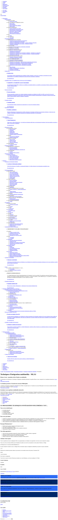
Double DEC (7, 71)
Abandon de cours (13, 241)
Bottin (1, 504)
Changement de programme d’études (16, 243)
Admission (2, 473)
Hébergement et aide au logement (15, 159)
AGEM (11, 201)
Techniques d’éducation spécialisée (16, 57)
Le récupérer (12, 237)
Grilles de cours (12, 244)
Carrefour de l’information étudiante (11, 161)
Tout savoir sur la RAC (14, 304)
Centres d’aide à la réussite (14, 156)
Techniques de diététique (14, 69)
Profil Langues (12, 26)
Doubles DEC (12, 131)
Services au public (6, 331)
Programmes (5, 18)
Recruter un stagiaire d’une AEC (11, 312)
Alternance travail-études (14, 149)
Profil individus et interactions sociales (16, 29)
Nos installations (6, 401)
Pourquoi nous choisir (13, 300)
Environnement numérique (14, 199)
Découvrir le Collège (8, 127)
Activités (11, 151)
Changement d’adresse (14, 252)
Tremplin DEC (12, 132)
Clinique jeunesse (13, 191)
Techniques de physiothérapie (15, 70)
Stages (4, 400)
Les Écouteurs (12, 178)
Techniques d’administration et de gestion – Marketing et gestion (21, 43)
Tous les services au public (9, 332)
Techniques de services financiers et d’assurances (18, 40)
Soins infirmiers (12, 67)
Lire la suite (15, 386)
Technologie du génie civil (14, 54)
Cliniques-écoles (8, 349)
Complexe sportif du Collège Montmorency (17, 338)
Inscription (11, 295)
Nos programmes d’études (8, 371)
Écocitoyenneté (10, 209)
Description (5, 397)
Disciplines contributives (9, 107)
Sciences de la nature (13, 21)
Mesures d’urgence (6, 515)
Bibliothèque (5, 4)
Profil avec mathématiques (14, 32)
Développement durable (7, 510)
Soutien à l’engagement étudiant (15, 220)
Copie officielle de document (15, 248)
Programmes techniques (9, 38)
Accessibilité (5, 514)
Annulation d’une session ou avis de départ (17, 242)
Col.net (1, 15)
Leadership (11, 214)
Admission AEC (12, 292)
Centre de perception (13, 184)
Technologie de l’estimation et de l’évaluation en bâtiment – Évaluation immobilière (24, 53)
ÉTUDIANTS (9, 305)
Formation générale (8, 100)
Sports (6, 266)
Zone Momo (5, 6)
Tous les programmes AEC (14, 291)
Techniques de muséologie (14, 48)
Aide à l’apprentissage (13, 155)
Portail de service (6, 5)
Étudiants (4, 160)
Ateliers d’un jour (13, 140)
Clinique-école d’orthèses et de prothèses (17, 335)
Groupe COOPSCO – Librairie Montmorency (18, 189)
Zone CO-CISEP (13, 141)
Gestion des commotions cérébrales (16, 192)
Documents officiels (10, 245)
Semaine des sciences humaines (15, 224)
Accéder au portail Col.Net (14, 232)
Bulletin (11, 246)
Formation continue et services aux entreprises (11, 288)
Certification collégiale (11, 296)
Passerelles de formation (14, 133)
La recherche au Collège (7, 512)
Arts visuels (12, 37)
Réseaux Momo (12, 185)
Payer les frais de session (14, 234)
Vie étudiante (7, 202)
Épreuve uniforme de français (15, 253)
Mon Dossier (5, 516)
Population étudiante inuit (9, 281)
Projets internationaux (13, 148)
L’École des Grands (13, 216)
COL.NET (5, 10)
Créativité (9, 211)
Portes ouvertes (12, 139)
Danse (11, 35)
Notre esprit (5, 402)
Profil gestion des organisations (15, 33)
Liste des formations (13, 299)
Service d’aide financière (14, 157)
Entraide (11, 206)
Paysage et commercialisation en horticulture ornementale (20, 46)
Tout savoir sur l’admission (14, 136)
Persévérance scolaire (13, 183)
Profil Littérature (12, 24)
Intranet (4, 12)
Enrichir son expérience (9, 145)
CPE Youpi (12, 340)
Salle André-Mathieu (13, 343)
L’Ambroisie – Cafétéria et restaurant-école (17, 346)
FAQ (4, 403)
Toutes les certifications (14, 297)
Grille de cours (5, 398)
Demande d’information (14, 301)
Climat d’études (12, 177)
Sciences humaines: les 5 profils (15, 28)
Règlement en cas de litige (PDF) (15, 256)
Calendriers (5, 1)
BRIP (4, 511)
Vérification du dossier (14, 250)
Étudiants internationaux (14, 137)
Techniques (12, 130)
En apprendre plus (10, 78)
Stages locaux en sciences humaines (16, 182)
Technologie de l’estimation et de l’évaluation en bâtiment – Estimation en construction (25, 52)
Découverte (12, 208)
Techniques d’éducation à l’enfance (16, 56)
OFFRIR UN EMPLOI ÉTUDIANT (11, 322)
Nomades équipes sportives (14, 152)
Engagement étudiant (13, 147)
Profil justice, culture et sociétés (15, 31)
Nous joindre (5, 8)
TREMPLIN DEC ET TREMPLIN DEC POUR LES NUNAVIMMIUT (18, 80)
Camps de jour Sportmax (14, 341)
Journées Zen (12, 221)
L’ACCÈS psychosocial (14, 158)
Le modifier (12, 238)
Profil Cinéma (12, 23)
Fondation (4, 7)
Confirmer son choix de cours (15, 233)
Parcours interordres (8, 89)
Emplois (4, 509)
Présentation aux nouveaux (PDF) (16, 235)
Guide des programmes (14, 142)
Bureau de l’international (7, 513)
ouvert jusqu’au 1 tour (10, 471)
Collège (4, 2)
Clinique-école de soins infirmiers (15, 336)
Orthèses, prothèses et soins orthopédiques (17, 68)
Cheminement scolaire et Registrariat (11, 226)
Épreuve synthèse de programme (15, 254)
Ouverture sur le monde (14, 204)
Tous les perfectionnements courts (16, 294)
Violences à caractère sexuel (15, 176)
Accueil (1, 371)
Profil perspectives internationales (15, 30)
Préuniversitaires (8, 19)
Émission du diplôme (13, 249)
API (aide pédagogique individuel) (16, 240)
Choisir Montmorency (9, 117)
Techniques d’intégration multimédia (16, 59)
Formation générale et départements (16, 134)
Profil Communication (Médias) (15, 25)
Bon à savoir (9, 251)
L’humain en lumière (13, 144)
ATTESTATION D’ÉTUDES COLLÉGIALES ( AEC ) (17, 290)
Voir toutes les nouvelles (4, 381)
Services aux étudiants (9, 153)
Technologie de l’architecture (15, 51)
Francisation (9, 310)
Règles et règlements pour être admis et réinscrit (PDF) (19, 255)
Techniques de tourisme (14, 44)
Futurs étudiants (6, 116)
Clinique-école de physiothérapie (15, 334)
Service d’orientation (13, 180)
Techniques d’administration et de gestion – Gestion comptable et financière (23, 42)
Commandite (12, 247)
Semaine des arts (12, 225)
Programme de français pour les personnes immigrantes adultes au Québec (23, 311)
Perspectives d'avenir (6, 399)
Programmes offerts (13, 303)
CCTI (4, 3)
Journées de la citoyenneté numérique (16, 223)
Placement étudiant (13, 181)
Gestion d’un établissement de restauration (17, 41)
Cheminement (9, 239)
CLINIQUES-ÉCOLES (11, 333)
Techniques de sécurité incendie (15, 50)
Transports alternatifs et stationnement (16, 194)
